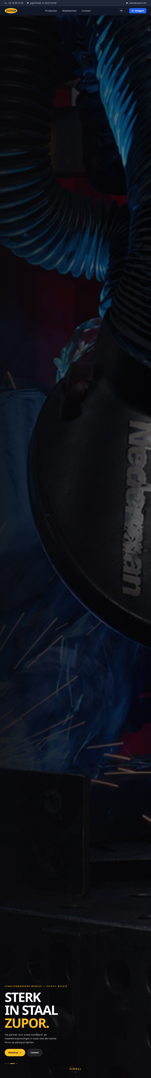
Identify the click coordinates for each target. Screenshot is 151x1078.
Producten (51, 10)
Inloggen (139, 10)
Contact (86, 10)
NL (121, 10)
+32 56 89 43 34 (15, 2)
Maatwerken (69, 10)
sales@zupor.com (137, 2)
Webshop (13, 1052)
